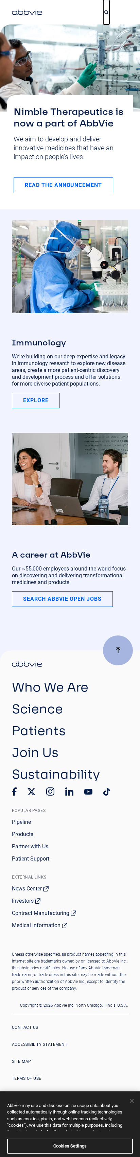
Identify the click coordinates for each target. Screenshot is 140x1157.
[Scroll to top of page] (118, 650)
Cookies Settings (70, 1146)
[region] (70, 1124)
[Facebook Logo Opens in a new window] (14, 791)
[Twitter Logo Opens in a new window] (32, 791)
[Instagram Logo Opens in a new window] (50, 791)
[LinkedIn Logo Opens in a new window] (69, 791)
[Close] (131, 1100)
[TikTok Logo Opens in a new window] (106, 792)
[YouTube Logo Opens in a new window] (88, 792)
